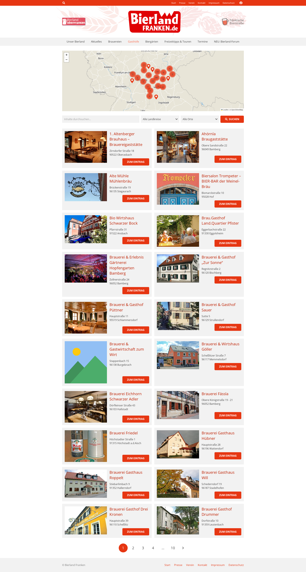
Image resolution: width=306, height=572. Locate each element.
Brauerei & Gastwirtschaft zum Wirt (126, 349)
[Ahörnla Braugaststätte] (178, 147)
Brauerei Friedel (123, 432)
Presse (182, 2)
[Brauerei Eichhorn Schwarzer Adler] (86, 407)
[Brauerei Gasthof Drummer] (178, 520)
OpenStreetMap (237, 110)
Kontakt (201, 2)
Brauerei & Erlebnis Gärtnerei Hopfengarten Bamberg (126, 265)
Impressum (214, 2)
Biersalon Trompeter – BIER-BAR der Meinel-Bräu (221, 181)
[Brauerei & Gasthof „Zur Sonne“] (178, 268)
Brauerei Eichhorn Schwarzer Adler (125, 396)
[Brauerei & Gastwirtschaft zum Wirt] (86, 362)
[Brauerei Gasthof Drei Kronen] (86, 520)
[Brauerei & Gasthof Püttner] (86, 318)
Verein (192, 2)
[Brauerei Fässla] (178, 405)
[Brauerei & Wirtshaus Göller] (178, 355)
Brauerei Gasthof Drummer (217, 511)
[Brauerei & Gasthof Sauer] (178, 316)
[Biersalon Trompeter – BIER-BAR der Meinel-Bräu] (178, 189)
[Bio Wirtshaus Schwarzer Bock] (86, 229)
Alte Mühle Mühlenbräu (120, 178)
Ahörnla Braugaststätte (215, 136)
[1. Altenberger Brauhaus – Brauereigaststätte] (86, 147)
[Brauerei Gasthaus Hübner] (178, 444)
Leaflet (225, 110)
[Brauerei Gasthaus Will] (178, 484)
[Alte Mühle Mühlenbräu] (86, 187)
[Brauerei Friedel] (86, 446)
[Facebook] (241, 3)
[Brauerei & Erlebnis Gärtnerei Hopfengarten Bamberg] (86, 268)
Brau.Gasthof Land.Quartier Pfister (220, 220)
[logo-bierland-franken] (154, 22)
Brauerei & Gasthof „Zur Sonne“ (218, 259)
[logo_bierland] (74, 22)
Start (173, 2)
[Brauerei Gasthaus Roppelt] (86, 484)
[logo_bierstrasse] (232, 22)
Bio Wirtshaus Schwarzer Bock (123, 220)
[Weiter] (182, 547)
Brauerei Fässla (215, 393)
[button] (63, 3)
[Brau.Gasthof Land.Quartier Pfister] (178, 231)
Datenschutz (229, 2)
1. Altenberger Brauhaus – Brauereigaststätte (125, 139)
